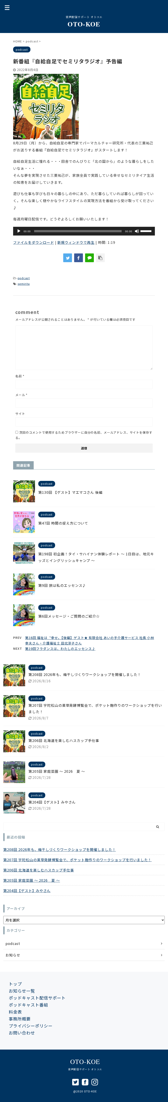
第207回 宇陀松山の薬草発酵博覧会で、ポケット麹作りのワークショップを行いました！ (77, 859)
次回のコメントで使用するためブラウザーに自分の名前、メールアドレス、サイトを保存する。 (83, 435)
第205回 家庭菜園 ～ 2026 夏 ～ (56, 771)
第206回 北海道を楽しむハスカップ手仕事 (63, 740)
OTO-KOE (84, 24)
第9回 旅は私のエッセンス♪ (62, 585)
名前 (19, 376)
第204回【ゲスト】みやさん (52, 802)
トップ (15, 984)
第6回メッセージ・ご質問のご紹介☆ (69, 616)
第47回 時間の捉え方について (63, 523)
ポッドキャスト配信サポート (37, 998)
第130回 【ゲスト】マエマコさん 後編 (70, 492)
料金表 (15, 1012)
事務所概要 (20, 1019)
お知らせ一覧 (22, 991)
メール (21, 395)
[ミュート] (137, 231)
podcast (24, 278)
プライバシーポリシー (30, 1026)
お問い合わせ (22, 1033)
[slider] (146, 231)
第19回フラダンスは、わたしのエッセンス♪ (60, 648)
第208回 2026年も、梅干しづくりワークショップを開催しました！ (84, 674)
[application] (84, 231)
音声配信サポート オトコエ (85, 1069)
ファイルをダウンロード (33, 242)
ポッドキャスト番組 (28, 1005)
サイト (20, 413)
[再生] (19, 231)
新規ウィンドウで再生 (75, 242)
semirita (24, 284)
